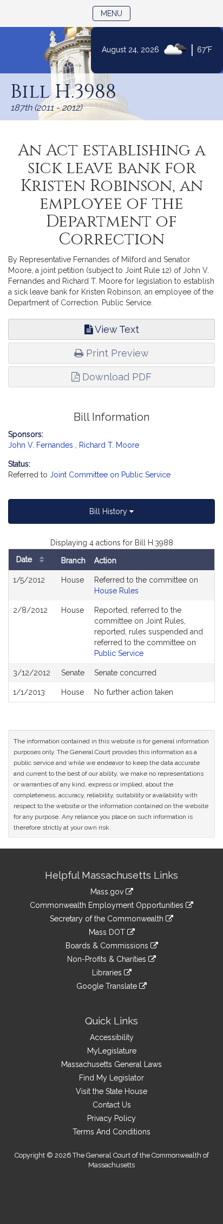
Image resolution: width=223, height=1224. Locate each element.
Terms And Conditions (111, 1131)
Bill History (109, 511)
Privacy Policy (111, 1118)
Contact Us (112, 1104)
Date (25, 559)
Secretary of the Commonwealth (108, 918)
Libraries (108, 972)
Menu (115, 13)
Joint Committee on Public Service (110, 474)
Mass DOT (108, 932)
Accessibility (112, 1037)
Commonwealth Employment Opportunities (108, 905)
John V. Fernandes (40, 445)
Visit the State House (111, 1091)
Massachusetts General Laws (111, 1064)
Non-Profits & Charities (107, 959)
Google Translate (107, 986)
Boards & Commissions (107, 945)
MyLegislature (111, 1051)
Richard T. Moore (109, 445)
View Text (116, 329)
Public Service (118, 653)
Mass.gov (108, 891)
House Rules (116, 590)
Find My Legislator (111, 1077)
